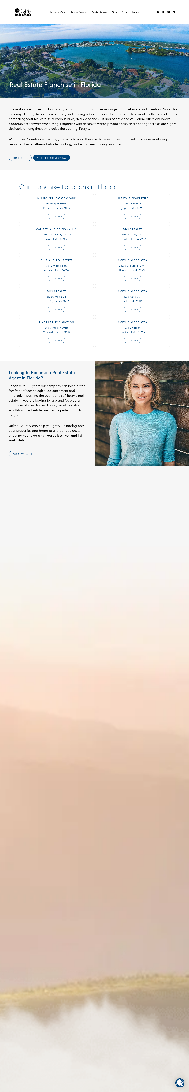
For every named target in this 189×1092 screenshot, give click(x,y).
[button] (180, 1083)
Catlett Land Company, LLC (56, 229)
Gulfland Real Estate (56, 260)
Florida (90, 84)
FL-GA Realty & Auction (56, 322)
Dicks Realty (132, 229)
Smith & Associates (132, 260)
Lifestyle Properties (132, 198)
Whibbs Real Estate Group (56, 198)
